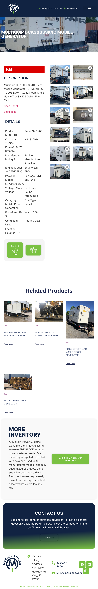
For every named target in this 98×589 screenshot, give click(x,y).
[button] (89, 8)
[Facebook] (82, 564)
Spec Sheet (11, 106)
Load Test (10, 111)
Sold (8, 69)
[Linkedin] (89, 564)
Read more (8, 344)
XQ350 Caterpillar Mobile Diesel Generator (76, 352)
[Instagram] (86, 571)
